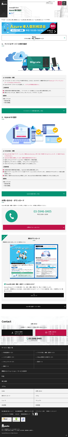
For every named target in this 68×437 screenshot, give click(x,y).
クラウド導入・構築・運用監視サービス (13, 19)
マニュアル (38, 400)
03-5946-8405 (42, 211)
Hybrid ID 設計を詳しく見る (33, 194)
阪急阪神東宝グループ (25, 414)
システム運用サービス (8, 357)
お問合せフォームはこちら (33, 227)
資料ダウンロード (6, 395)
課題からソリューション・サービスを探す (14, 371)
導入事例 (4, 381)
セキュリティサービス (8, 361)
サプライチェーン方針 (40, 411)
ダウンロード (34, 295)
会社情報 (4, 405)
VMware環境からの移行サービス (45, 357)
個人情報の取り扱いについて (8, 411)
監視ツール (40, 361)
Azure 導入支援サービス (39, 19)
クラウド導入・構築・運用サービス (46, 352)
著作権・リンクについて (52, 411)
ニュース (4, 400)
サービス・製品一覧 (7, 347)
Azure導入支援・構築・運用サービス (27, 19)
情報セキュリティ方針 (29, 411)
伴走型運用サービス (8, 352)
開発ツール (6, 366)
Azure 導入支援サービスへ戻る (33, 306)
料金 (3, 376)
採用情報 (38, 405)
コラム (4, 386)
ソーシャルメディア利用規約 (7, 414)
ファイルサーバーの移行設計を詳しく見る (33, 111)
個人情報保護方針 (19, 411)
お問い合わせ (39, 391)
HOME (4, 19)
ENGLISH (17, 414)
